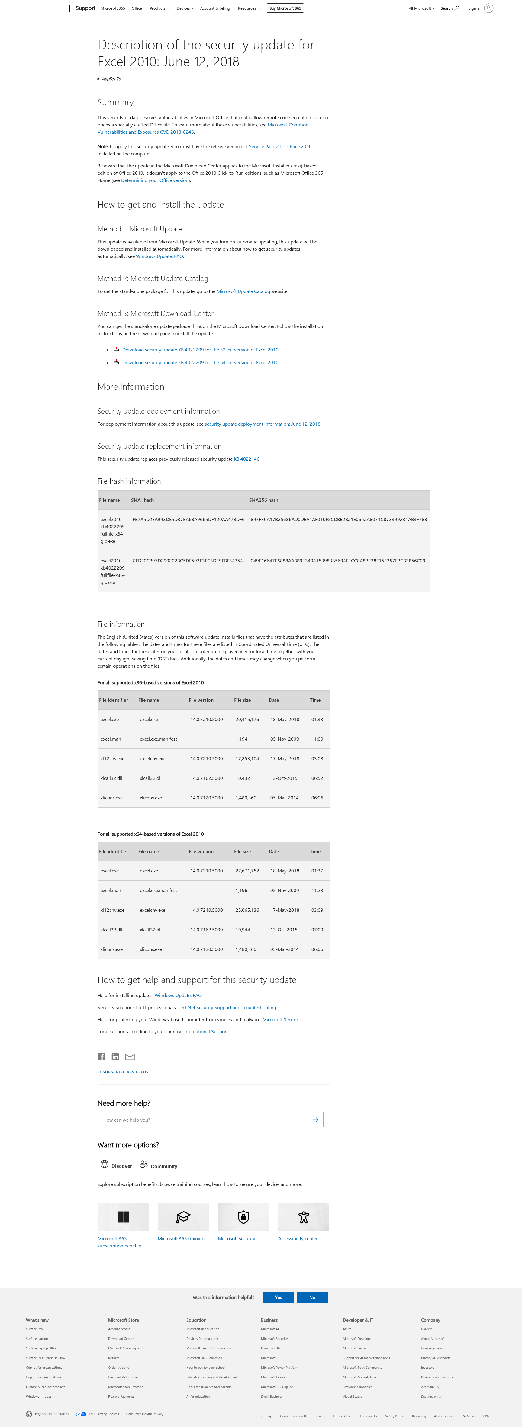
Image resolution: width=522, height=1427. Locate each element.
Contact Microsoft (293, 1416)
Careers (427, 1329)
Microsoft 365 (113, 8)
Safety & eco (394, 1416)
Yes (278, 1297)
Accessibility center (298, 1238)
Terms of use (342, 1416)
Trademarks (368, 1416)
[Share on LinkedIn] (113, 1055)
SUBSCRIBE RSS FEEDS (126, 1071)
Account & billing (215, 8)
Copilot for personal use (43, 1377)
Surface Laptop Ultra (41, 1348)
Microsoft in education (202, 1329)
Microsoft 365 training (181, 1238)
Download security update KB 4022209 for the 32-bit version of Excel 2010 (200, 349)
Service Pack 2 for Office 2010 (280, 146)
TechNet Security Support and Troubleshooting (227, 1007)
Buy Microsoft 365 (285, 8)
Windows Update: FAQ (159, 256)
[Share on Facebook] (102, 1055)
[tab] (118, 1165)
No (312, 1297)
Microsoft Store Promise (125, 1386)
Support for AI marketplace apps (366, 1357)
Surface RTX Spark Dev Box (45, 1357)
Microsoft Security (274, 1338)
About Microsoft (433, 1338)
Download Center (121, 1338)
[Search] (316, 1119)
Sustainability (431, 1396)
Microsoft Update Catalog (243, 291)
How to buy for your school (205, 1367)
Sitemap (266, 1416)
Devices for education (202, 1338)
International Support (205, 1031)
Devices (183, 8)
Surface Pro (34, 1329)
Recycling (419, 1416)
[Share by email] (127, 1055)
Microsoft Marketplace (359, 1377)
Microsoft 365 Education (204, 1357)
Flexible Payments (121, 1396)
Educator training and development (212, 1377)
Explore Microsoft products (45, 1386)
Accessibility (430, 1386)
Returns (114, 1357)
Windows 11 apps (39, 1396)
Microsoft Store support (125, 1348)
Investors (427, 1367)
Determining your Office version (154, 180)
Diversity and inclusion (437, 1377)
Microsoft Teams (273, 1377)
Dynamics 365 (271, 1348)
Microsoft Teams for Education (208, 1348)
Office (137, 8)
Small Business (272, 1396)
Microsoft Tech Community (362, 1367)
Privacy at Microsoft (435, 1357)
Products (157, 8)
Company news (432, 1348)
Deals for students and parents (209, 1386)
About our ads (444, 1416)
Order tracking (118, 1367)
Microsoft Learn (354, 1348)
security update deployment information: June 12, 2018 (263, 424)
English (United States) (52, 1413)
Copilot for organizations (44, 1367)
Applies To (111, 78)
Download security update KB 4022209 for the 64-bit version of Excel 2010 (200, 362)
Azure (347, 1329)
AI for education (198, 1396)
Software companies (357, 1386)
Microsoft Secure (280, 1019)
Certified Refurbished (123, 1377)
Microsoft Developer (358, 1338)
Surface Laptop (37, 1338)
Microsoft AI (270, 1329)
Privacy (319, 1416)
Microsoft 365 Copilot (277, 1386)
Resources (247, 8)
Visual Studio (352, 1396)
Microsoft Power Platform (279, 1367)
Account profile (119, 1329)
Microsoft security (236, 1238)
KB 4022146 (246, 459)
